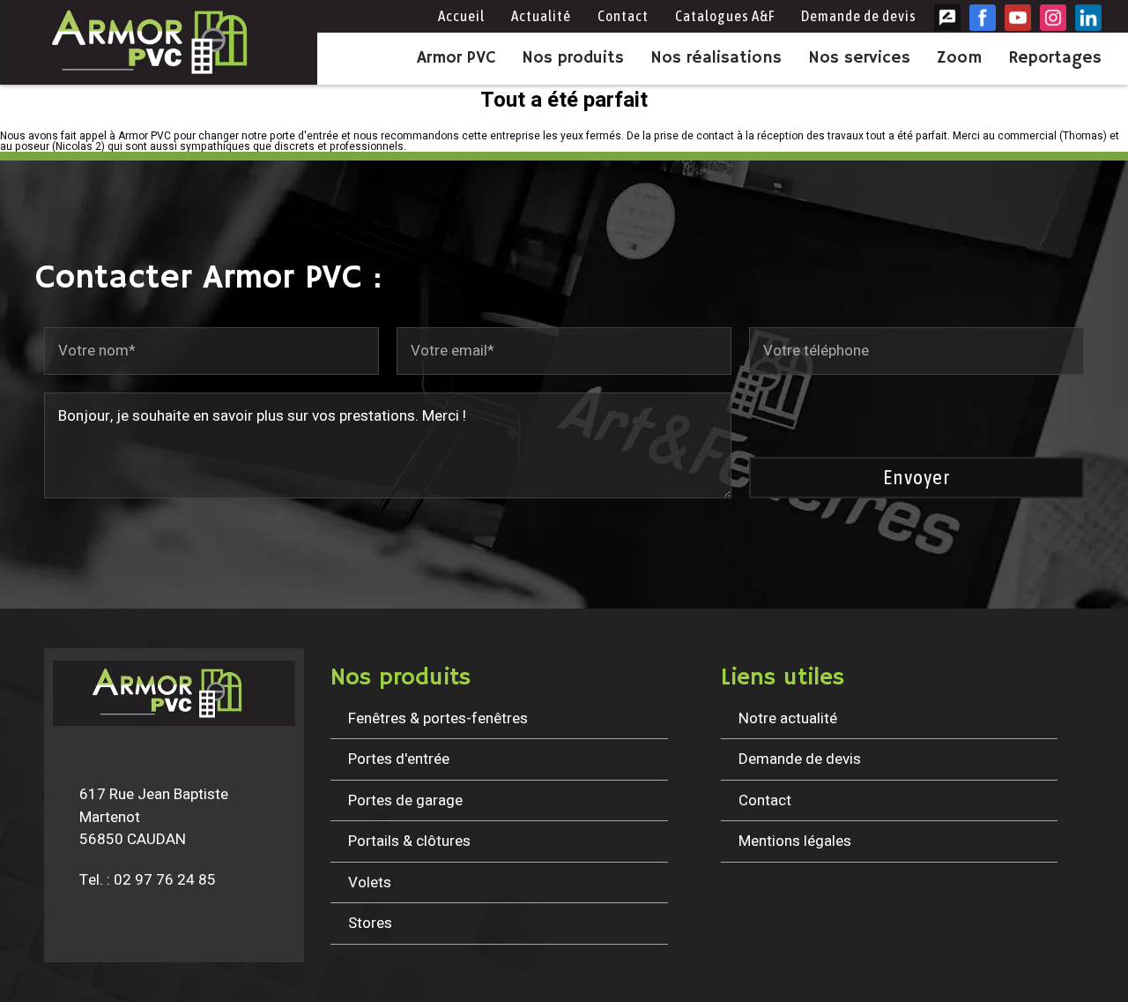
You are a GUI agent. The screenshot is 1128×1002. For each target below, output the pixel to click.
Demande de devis (858, 16)
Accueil (461, 16)
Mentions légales (794, 841)
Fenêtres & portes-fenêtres (438, 718)
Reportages (1055, 58)
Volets (369, 882)
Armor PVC (456, 58)
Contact (623, 16)
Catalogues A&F (725, 16)
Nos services (859, 58)
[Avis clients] (947, 17)
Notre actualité (787, 718)
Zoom (959, 58)
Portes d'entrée (398, 759)
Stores (370, 923)
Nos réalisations (716, 58)
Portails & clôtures (409, 841)
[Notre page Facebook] (982, 17)
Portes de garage (405, 800)
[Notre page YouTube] (1018, 17)
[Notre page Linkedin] (1088, 17)
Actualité (541, 16)
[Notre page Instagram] (1053, 17)
